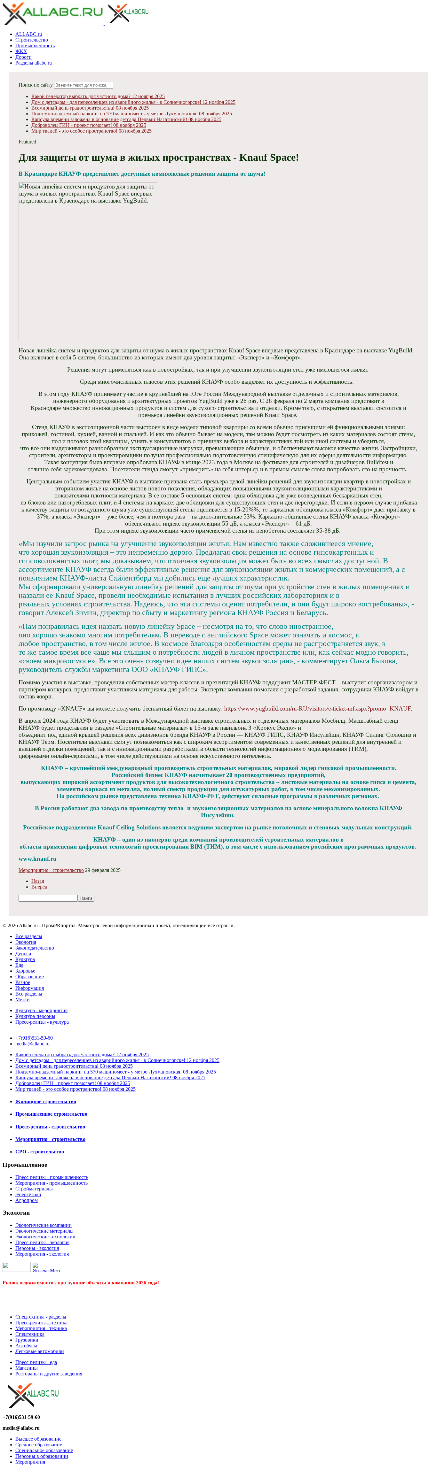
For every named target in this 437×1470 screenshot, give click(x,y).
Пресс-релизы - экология (42, 1242)
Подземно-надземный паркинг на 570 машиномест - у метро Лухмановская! (131, 113)
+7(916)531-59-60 (34, 1038)
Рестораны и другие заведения (48, 1373)
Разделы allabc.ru (33, 62)
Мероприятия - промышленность (51, 1183)
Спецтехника (29, 1334)
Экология (25, 942)
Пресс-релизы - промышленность (51, 1177)
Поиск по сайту (36, 85)
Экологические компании (43, 1225)
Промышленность (35, 45)
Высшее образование (38, 1439)
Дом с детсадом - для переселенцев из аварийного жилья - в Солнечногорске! (133, 102)
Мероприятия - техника (41, 1328)
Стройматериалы (34, 1188)
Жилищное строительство (45, 1101)
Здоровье (25, 971)
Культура (25, 959)
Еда (19, 965)
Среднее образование (38, 1444)
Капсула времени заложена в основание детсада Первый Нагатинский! (126, 119)
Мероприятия (30, 1462)
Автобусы (26, 1345)
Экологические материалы (44, 1231)
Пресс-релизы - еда (36, 1362)
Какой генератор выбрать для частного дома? (98, 96)
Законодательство (34, 947)
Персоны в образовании (41, 1456)
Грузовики (26, 1340)
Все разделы (28, 936)
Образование (29, 976)
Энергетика (28, 1194)
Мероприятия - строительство (51, 870)
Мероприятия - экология (42, 1254)
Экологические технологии (45, 1236)
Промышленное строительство (51, 1114)
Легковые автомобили (39, 1351)
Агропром (26, 1200)
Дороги (23, 57)
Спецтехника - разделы (40, 1317)
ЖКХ (21, 51)
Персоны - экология (37, 1248)
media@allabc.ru (32, 1043)
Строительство (31, 39)
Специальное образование (44, 1450)
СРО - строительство (39, 1151)
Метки (22, 999)
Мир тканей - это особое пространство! (91, 131)
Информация (29, 988)
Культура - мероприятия (41, 1010)
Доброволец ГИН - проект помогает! (88, 125)
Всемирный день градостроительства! (90, 108)
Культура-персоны (35, 1016)
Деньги (23, 953)
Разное (22, 982)
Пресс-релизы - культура (42, 1022)
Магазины (26, 1368)
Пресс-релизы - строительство (50, 1126)
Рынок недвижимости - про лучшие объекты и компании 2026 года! (81, 1282)
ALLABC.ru (28, 34)
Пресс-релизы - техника (41, 1322)
